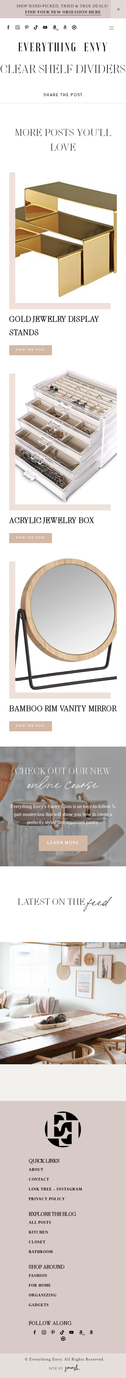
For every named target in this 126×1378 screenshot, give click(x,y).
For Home (40, 1285)
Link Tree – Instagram (55, 1189)
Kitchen (38, 1232)
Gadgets (39, 1305)
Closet (37, 1242)
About (36, 1170)
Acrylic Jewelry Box (51, 520)
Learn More (63, 843)
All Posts (40, 1222)
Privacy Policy (47, 1199)
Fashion (38, 1276)
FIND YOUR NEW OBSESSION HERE (63, 12)
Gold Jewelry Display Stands (54, 325)
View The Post (30, 350)
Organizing (43, 1295)
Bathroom (41, 1252)
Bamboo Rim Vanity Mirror (63, 708)
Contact (39, 1179)
